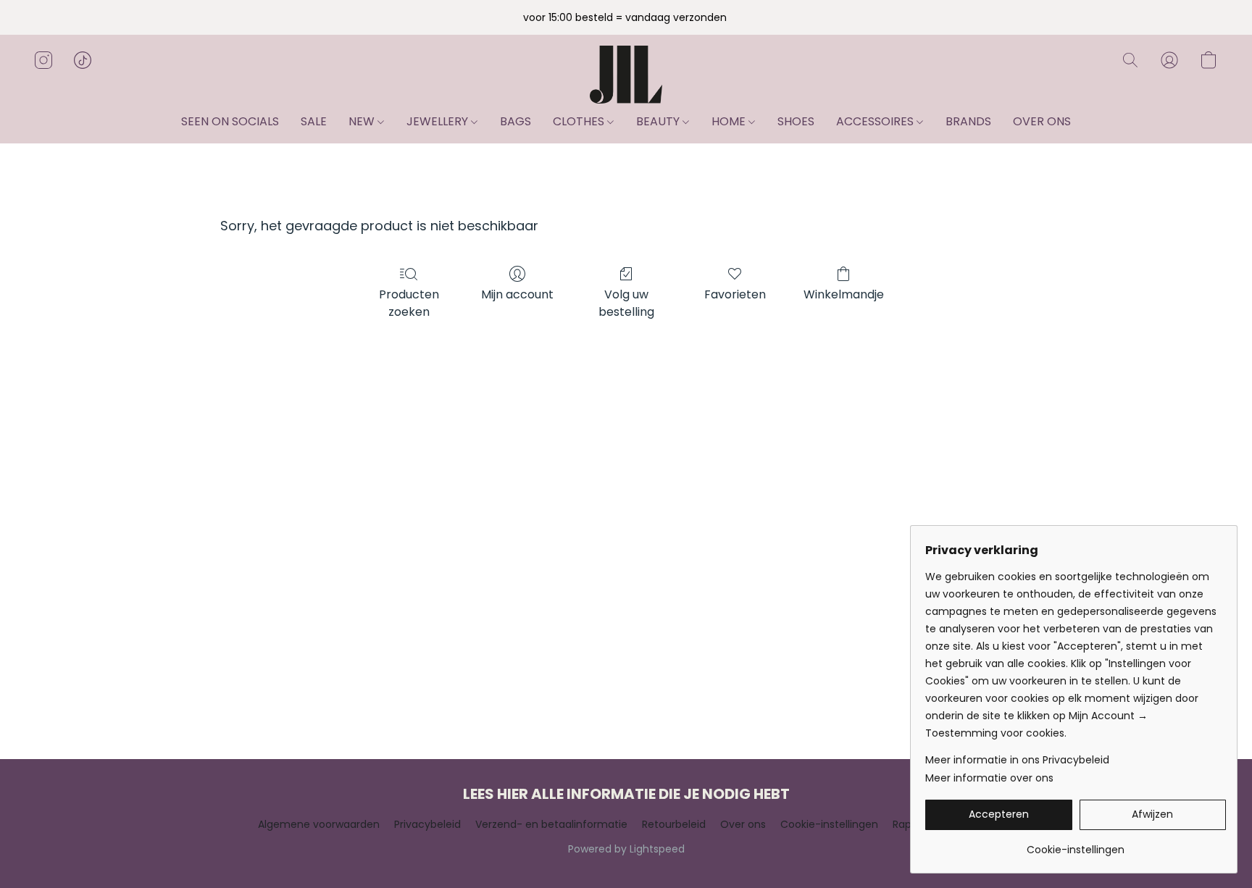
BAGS (515, 121)
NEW (363, 121)
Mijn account (517, 294)
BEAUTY (659, 121)
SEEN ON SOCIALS (230, 121)
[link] (1075, 844)
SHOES (795, 121)
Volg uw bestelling (626, 303)
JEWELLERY (438, 121)
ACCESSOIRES (876, 121)
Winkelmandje (844, 294)
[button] (626, 75)
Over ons (743, 824)
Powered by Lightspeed (626, 849)
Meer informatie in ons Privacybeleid (1017, 760)
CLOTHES (580, 121)
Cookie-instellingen (829, 824)
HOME (729, 121)
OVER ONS (1042, 121)
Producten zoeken (409, 303)
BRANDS (968, 121)
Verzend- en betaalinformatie (551, 824)
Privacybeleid (427, 824)
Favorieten (735, 294)
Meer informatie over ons (989, 778)
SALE (314, 121)
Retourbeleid (674, 824)
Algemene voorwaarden (319, 824)
